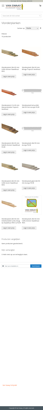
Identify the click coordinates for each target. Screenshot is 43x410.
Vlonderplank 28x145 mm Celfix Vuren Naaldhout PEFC (10, 183)
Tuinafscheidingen (9, 322)
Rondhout (6, 313)
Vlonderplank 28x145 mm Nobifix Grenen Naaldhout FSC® (11, 145)
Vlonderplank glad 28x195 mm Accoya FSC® (31, 182)
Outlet (5, 355)
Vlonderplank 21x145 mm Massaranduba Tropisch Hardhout (10, 107)
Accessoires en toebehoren (12, 351)
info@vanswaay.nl (9, 401)
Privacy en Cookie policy (11, 373)
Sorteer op (21, 28)
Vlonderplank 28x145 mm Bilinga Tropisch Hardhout (31, 68)
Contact (5, 280)
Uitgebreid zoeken (9, 288)
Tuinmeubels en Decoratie (12, 326)
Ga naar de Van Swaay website (21, 1)
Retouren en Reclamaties (11, 296)
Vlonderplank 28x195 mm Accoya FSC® (31, 144)
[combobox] (21, 15)
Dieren (5, 343)
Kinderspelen (7, 347)
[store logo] (14, 7)
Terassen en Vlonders (10, 318)
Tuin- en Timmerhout (10, 309)
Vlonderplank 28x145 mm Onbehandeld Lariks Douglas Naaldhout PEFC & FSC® (11, 221)
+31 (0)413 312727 (9, 394)
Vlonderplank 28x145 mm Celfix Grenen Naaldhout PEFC (10, 69)
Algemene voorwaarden (11, 369)
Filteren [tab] (4, 34)
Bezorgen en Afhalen (10, 292)
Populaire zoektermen (10, 284)
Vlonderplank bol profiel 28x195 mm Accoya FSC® (30, 106)
